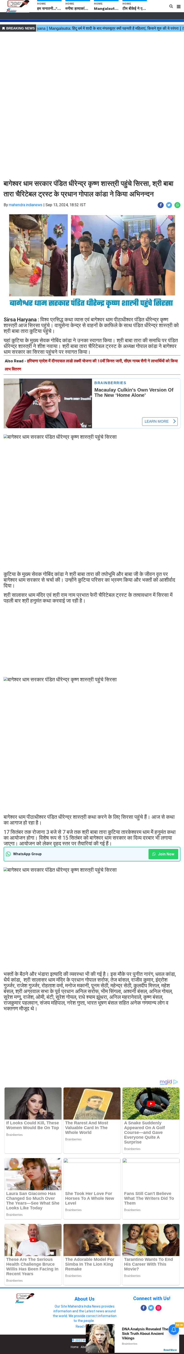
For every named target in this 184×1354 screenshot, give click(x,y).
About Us (85, 1299)
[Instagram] (158, 1308)
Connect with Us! (151, 1298)
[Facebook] (144, 1308)
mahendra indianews (25, 205)
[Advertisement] (92, 66)
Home (74, 1347)
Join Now (165, 854)
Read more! (84, 1326)
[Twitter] (151, 1308)
